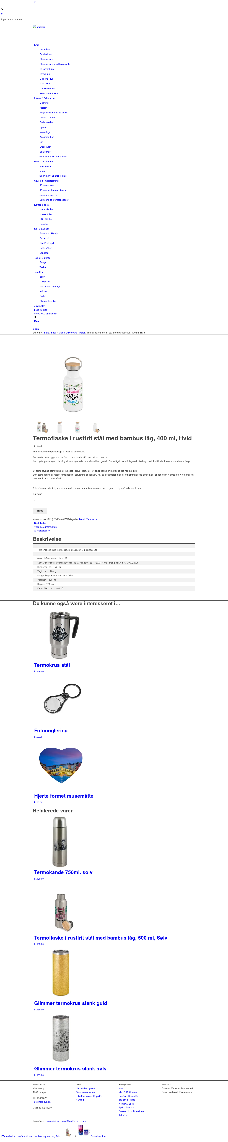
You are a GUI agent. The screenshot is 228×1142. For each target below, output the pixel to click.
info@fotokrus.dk (42, 1101)
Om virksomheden (85, 1092)
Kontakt (80, 1099)
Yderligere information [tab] (45, 526)
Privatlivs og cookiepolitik (89, 1096)
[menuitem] (114, 69)
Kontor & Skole (126, 1103)
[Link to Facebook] (34, 2)
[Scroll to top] (1, 1140)
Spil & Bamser (126, 1107)
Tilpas (40, 510)
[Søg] (35, 317)
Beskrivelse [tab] (40, 523)
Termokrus (91, 519)
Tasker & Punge (127, 1099)
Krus (121, 1088)
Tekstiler (123, 1115)
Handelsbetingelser (85, 1088)
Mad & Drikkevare (128, 1092)
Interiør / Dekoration (129, 1096)
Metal (82, 519)
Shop (36, 328)
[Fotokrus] (59, 26)
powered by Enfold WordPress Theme (66, 1121)
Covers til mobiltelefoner (131, 1111)
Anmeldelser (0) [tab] (42, 530)
